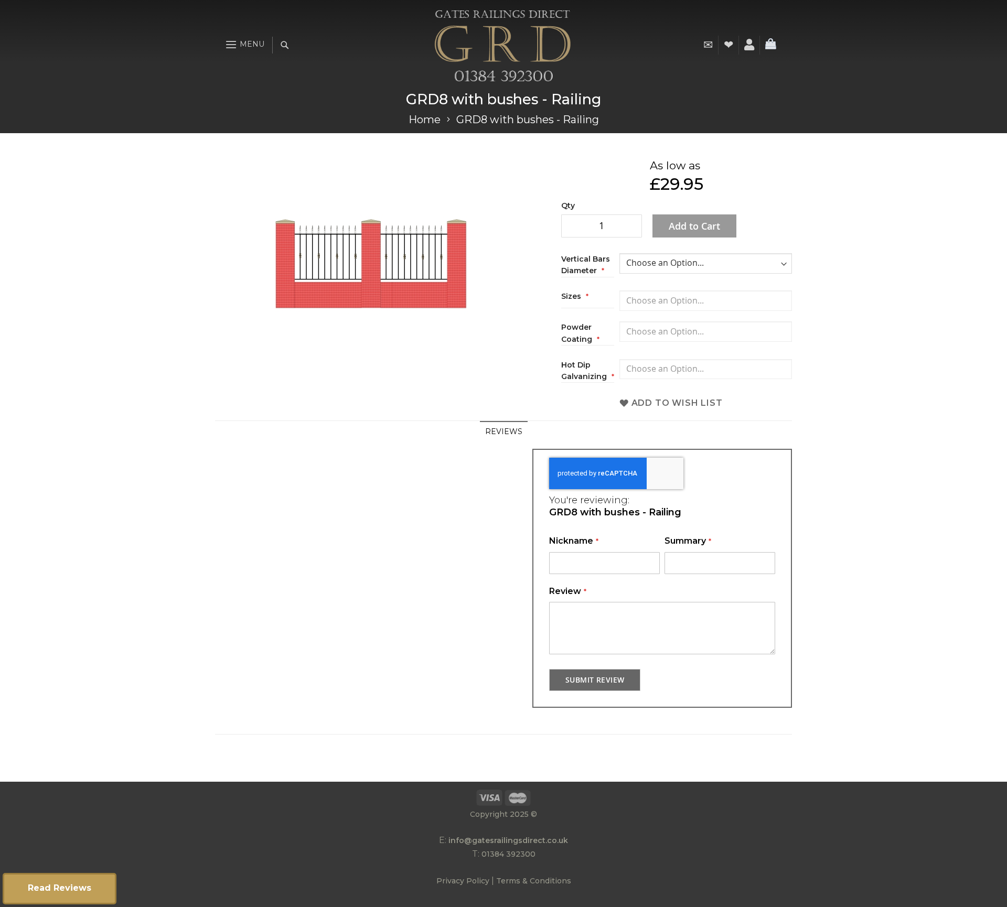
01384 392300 (508, 854)
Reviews (503, 431)
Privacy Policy (462, 881)
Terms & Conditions (533, 881)
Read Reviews (59, 888)
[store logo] (502, 45)
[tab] (504, 431)
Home (425, 119)
